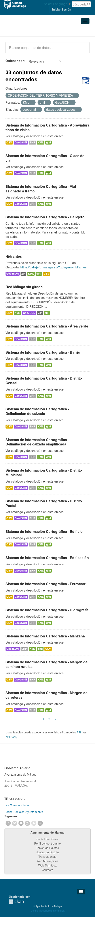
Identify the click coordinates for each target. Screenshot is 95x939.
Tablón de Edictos (47, 848)
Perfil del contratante (47, 843)
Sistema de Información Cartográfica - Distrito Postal (44, 503)
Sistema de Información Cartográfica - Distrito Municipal (44, 472)
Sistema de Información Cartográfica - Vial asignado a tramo (41, 189)
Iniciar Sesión (61, 9)
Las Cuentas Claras (17, 805)
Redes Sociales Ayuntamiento (23, 812)
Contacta (47, 870)
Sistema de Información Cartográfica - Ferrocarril (46, 583)
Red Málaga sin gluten (24, 286)
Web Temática (47, 865)
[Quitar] (75, 95)
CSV (9, 142)
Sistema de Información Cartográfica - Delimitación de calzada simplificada (37, 442)
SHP (32, 142)
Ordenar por (15, 60)
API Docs (11, 737)
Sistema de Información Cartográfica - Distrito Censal (44, 380)
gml (48, 142)
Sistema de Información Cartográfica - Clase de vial (45, 158)
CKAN (16, 901)
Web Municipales (47, 861)
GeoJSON (21, 142)
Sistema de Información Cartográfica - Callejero (45, 216)
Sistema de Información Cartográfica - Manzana (45, 636)
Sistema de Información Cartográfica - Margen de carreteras (46, 695)
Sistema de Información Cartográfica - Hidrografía (47, 609)
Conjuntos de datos (25, 31)
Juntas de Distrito (47, 852)
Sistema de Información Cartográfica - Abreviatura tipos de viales (47, 127)
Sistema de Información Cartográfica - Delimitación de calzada (37, 411)
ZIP (23, 273)
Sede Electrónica (47, 839)
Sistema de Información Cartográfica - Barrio (43, 352)
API (79, 732)
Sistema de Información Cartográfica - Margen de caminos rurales (46, 664)
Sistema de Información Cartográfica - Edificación (47, 557)
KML (41, 142)
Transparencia (47, 856)
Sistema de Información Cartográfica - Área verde (47, 326)
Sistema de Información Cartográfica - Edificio (44, 531)
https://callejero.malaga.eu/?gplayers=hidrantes (53, 267)
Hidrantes (14, 256)
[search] (83, 50)
